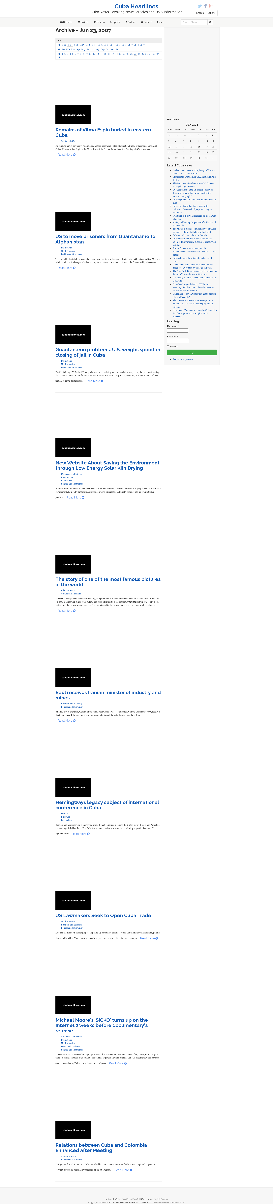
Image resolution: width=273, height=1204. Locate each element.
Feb (68, 49)
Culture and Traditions (71, 593)
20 (124, 53)
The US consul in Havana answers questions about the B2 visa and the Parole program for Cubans (193, 303)
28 (154, 53)
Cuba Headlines (136, 6)
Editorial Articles (68, 590)
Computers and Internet (71, 473)
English (200, 13)
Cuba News (146, 1198)
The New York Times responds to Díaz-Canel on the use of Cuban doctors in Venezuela (195, 272)
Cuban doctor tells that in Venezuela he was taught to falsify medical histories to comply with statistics (194, 241)
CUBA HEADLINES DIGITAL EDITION (130, 1202)
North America (68, 250)
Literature (65, 816)
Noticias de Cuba (112, 1198)
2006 (64, 44)
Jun (88, 49)
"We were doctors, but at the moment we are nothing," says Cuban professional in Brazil (193, 266)
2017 (130, 44)
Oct (107, 49)
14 (101, 53)
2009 (82, 44)
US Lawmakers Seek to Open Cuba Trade (103, 915)
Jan (63, 49)
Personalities (66, 819)
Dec (118, 49)
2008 (76, 44)
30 (58, 57)
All (58, 44)
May (83, 49)
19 (120, 53)
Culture (131, 22)
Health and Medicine (70, 1046)
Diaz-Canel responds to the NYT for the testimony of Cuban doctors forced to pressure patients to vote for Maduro (193, 287)
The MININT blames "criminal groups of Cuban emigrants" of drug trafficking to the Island (194, 230)
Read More (65, 154)
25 (143, 53)
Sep (103, 49)
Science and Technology (72, 483)
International (66, 247)
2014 (112, 44)
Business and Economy (71, 703)
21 (128, 53)
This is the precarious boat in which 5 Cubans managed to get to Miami (193, 185)
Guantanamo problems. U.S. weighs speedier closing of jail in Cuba (107, 352)
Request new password (183, 359)
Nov (112, 49)
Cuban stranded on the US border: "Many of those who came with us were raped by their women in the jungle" (193, 193)
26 (146, 53)
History (64, 813)
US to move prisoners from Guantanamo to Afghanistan (105, 239)
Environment (67, 477)
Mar (73, 49)
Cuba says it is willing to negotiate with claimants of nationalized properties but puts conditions (192, 209)
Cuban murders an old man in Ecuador (190, 235)
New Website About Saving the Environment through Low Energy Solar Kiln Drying (107, 465)
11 (90, 53)
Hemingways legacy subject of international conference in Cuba (107, 804)
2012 (100, 44)
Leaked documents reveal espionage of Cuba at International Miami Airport (194, 172)
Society (147, 22)
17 (113, 53)
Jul (93, 49)
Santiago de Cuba (69, 140)
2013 (106, 44)
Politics (84, 22)
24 (139, 53)
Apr (78, 49)
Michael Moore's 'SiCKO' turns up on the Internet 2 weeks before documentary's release (101, 1025)
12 (94, 53)
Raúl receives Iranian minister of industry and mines (108, 695)
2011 (94, 44)
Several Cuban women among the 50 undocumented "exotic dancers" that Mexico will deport (194, 251)
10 (86, 53)
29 (158, 53)
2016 (124, 44)
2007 (70, 44)
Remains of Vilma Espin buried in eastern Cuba (103, 132)
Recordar (174, 346)
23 (135, 53)
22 (131, 53)
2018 (136, 44)
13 (98, 53)
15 (105, 53)
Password (172, 336)
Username (173, 326)
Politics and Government (72, 254)
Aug (98, 49)
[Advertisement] (109, 84)
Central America (68, 1156)
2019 (142, 44)
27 (150, 53)
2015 (118, 44)
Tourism (100, 22)
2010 (88, 44)
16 (109, 53)
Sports (116, 22)
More (160, 22)
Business (67, 22)
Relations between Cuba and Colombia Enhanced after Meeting (101, 1147)
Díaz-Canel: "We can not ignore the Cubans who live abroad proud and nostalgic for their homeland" (195, 313)
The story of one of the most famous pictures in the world (108, 581)
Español (212, 13)
